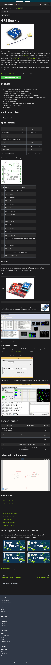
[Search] (49, 4)
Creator (18, 1)
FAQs (2, 637)
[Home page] (2, 8)
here (5, 342)
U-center (5, 510)
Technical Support (5, 641)
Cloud (2, 609)
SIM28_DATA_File (7, 519)
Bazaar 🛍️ (46, 4)
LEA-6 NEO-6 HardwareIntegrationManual (13, 507)
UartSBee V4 (26, 55)
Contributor (27, 1)
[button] (18, 4)
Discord (3, 619)
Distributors (4, 625)
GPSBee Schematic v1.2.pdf (10, 513)
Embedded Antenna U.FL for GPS (17, 69)
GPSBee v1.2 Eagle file (8, 516)
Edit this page (6, 568)
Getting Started (5, 600)
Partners (3, 623)
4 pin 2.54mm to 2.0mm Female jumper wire (12, 74)
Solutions (3, 611)
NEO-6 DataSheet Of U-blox (10, 504)
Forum (2, 639)
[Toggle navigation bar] (2, 4)
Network (3, 605)
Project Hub (4, 621)
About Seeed (4, 649)
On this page (5, 11)
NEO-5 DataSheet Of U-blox (10, 501)
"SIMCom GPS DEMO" (16, 352)
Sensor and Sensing (6, 602)
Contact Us (4, 653)
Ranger (21, 1)
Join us (2, 651)
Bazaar (3, 633)
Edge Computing (5, 607)
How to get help (5, 635)
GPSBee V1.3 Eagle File (8, 525)
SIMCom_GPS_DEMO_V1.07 (10, 522)
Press (2, 656)
